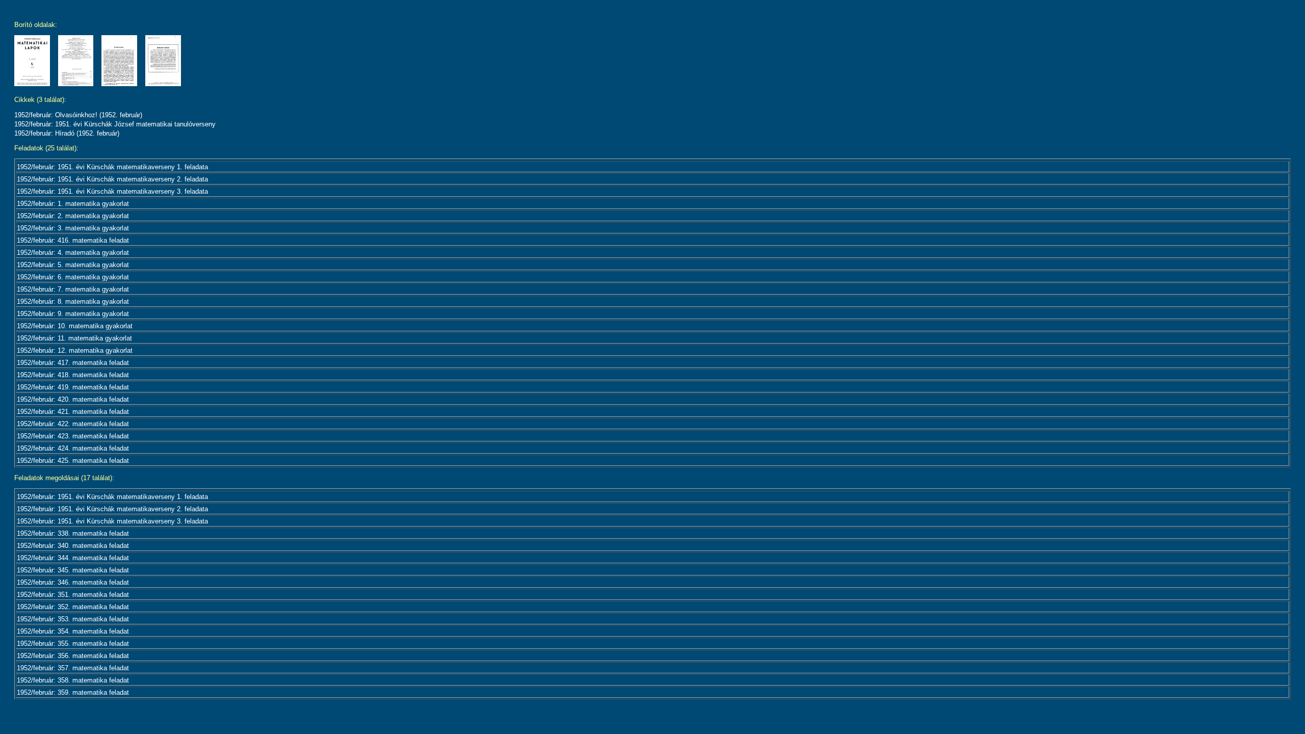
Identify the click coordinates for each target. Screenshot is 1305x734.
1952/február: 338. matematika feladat (73, 533)
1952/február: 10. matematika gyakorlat (75, 326)
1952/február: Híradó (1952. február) (66, 133)
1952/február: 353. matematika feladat (73, 619)
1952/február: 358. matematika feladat (73, 680)
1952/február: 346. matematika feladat (73, 582)
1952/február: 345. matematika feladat (73, 570)
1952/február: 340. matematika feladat (73, 545)
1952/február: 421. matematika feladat (73, 411)
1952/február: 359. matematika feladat (73, 692)
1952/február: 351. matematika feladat (73, 594)
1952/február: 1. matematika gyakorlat (73, 203)
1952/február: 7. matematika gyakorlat (73, 289)
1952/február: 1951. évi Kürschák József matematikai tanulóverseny (115, 124)
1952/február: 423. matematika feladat (73, 436)
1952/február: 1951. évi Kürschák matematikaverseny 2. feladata (112, 179)
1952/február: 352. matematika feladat (73, 607)
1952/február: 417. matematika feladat (73, 362)
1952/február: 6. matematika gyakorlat (73, 277)
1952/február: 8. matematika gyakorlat (73, 301)
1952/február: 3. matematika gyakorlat (73, 228)
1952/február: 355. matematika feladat (73, 643)
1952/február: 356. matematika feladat (73, 656)
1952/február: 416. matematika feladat (73, 240)
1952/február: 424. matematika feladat (73, 448)
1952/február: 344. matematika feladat (73, 558)
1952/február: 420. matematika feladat (73, 399)
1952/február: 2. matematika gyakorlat (73, 216)
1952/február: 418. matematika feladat (73, 375)
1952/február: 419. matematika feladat (73, 387)
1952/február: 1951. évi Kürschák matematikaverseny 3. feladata (112, 191)
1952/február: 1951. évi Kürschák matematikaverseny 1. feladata (112, 167)
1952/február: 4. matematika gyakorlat (73, 252)
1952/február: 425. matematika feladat (73, 460)
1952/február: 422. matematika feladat (73, 424)
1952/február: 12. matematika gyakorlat (75, 350)
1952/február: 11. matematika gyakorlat (74, 338)
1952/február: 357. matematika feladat (73, 668)
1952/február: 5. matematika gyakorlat (73, 265)
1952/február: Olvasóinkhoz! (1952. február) (78, 115)
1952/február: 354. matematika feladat (73, 631)
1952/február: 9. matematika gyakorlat (73, 314)
